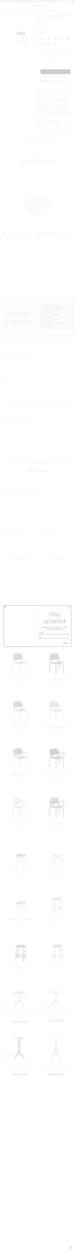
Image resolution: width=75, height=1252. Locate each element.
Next (65, 643)
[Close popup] (69, 608)
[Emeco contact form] (70, 1247)
